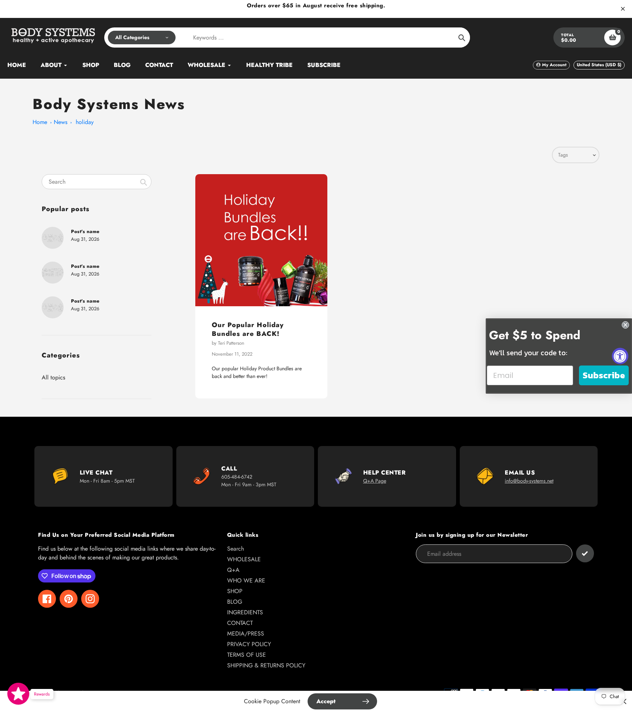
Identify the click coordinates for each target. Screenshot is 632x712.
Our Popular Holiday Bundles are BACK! (248, 329)
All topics (53, 377)
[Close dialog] (625, 325)
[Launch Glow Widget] (18, 694)
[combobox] (96, 181)
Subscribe (604, 375)
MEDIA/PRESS (245, 633)
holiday (85, 122)
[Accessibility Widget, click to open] (620, 356)
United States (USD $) (599, 64)
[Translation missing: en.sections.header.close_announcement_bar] (623, 8)
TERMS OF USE (246, 655)
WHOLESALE (244, 559)
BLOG (234, 601)
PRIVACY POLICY (249, 644)
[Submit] (585, 553)
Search (235, 548)
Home (40, 122)
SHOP (234, 591)
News (60, 122)
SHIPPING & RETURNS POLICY (266, 665)
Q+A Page (374, 480)
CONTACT (240, 623)
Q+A (233, 570)
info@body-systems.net (529, 480)
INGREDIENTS (245, 612)
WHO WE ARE (246, 580)
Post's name (85, 231)
